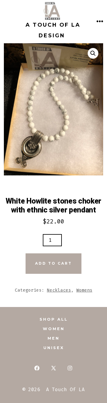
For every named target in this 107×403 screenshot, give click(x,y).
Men (53, 338)
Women (53, 329)
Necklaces (59, 290)
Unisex (53, 348)
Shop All (54, 319)
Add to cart (53, 263)
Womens (84, 290)
